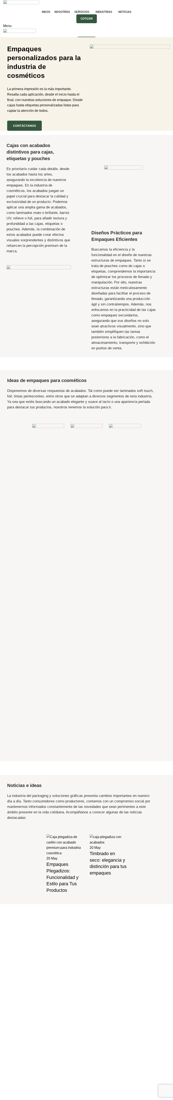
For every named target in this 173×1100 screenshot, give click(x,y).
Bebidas (96, 940)
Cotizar (87, 18)
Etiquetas (10, 940)
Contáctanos (24, 125)
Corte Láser (12, 948)
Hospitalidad (99, 979)
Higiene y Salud (102, 971)
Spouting (10, 955)
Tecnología (98, 987)
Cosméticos (99, 948)
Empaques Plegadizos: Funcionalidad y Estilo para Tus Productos (62, 877)
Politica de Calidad (77, 1092)
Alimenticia (98, 924)
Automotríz (98, 932)
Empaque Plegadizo (18, 932)
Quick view (37, 745)
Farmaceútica (100, 963)
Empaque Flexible (17, 924)
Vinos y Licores (101, 995)
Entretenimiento (101, 955)
